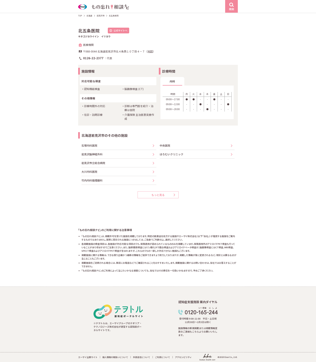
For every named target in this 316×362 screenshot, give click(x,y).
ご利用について (162, 357)
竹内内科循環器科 (92, 180)
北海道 (89, 15)
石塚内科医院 (89, 145)
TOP (80, 15)
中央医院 (165, 145)
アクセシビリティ (183, 357)
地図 (150, 51)
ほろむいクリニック (171, 154)
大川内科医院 (89, 172)
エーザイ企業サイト (87, 357)
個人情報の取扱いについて (115, 357)
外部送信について (141, 357)
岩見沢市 (101, 15)
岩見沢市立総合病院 (93, 163)
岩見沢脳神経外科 (92, 154)
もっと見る (158, 195)
